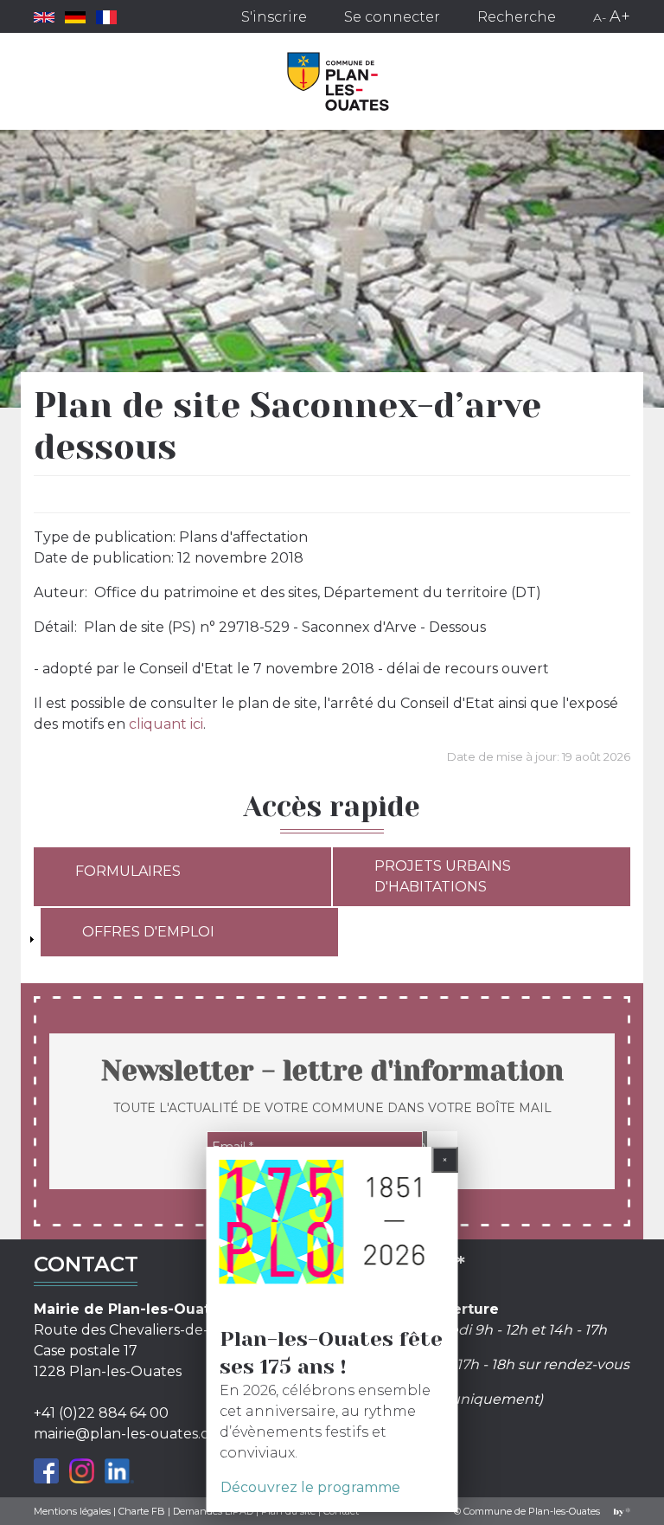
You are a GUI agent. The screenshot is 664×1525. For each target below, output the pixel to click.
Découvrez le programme (310, 1487)
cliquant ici (166, 724)
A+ (620, 16)
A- (599, 17)
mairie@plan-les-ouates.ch (126, 1433)
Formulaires (128, 871)
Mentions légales (72, 1511)
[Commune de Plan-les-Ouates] (338, 81)
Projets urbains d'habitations (442, 876)
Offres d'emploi (148, 931)
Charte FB (141, 1511)
